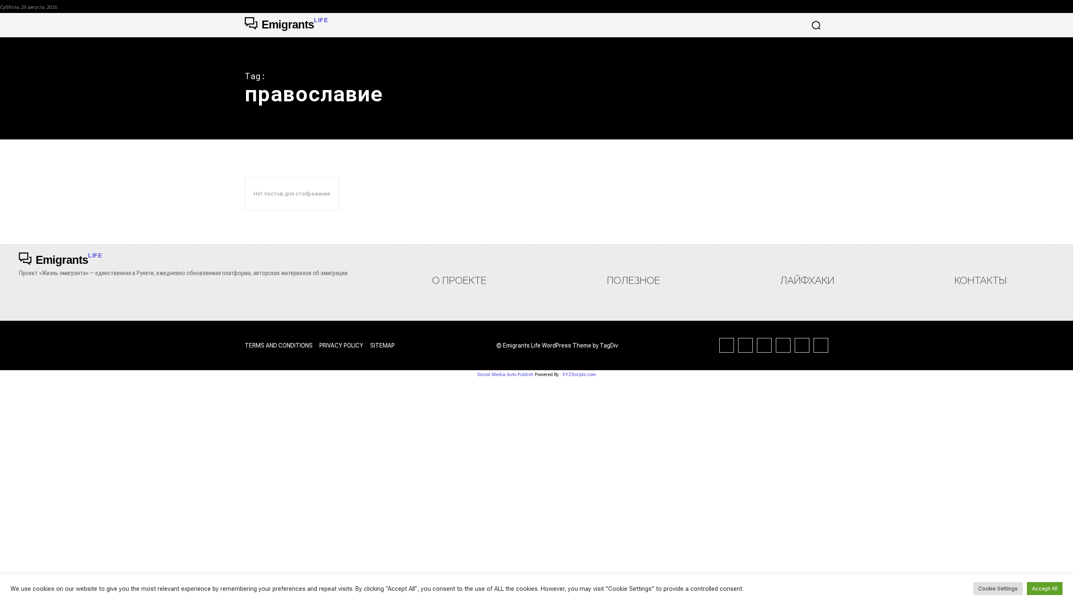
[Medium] (764, 345)
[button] (816, 25)
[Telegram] (783, 345)
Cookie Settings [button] (998, 588)
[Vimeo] (821, 345)
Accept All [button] (1044, 588)
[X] (802, 345)
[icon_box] (459, 271)
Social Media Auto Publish (505, 374)
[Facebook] (726, 345)
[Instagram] (745, 345)
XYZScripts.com (579, 374)
